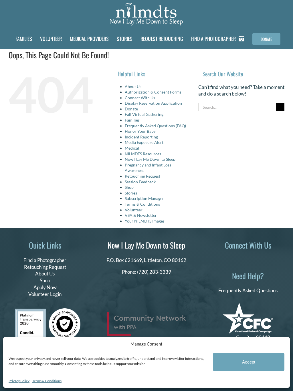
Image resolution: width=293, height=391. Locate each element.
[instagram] (243, 259)
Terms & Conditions (47, 381)
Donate (131, 108)
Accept (248, 362)
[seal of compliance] (64, 311)
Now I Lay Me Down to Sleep (150, 159)
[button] (288, 39)
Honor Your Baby (140, 131)
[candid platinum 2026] (30, 311)
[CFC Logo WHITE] (248, 305)
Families (132, 120)
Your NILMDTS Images (145, 221)
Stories (131, 192)
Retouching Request (142, 176)
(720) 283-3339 (154, 272)
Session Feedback (140, 181)
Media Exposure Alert (144, 142)
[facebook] (225, 259)
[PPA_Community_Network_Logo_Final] (146, 315)
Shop (129, 187)
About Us (133, 86)
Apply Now (45, 287)
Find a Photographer (44, 260)
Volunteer (133, 209)
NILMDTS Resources (143, 153)
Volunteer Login (45, 294)
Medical (132, 148)
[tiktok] (234, 259)
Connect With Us (140, 97)
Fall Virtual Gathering (144, 114)
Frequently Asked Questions (248, 290)
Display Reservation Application (153, 103)
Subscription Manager (144, 198)
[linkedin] (252, 259)
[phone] (271, 259)
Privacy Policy (19, 381)
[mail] (262, 259)
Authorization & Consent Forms (153, 92)
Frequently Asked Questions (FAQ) (155, 125)
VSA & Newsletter (141, 215)
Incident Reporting (141, 136)
